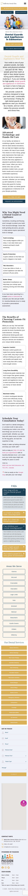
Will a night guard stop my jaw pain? (11, 548)
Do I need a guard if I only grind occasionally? (14, 554)
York (14, 600)
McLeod (14, 577)
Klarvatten (14, 589)
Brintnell (14, 606)
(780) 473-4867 (18, 450)
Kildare (14, 629)
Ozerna (14, 571)
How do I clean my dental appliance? (11, 520)
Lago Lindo (14, 594)
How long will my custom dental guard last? (12, 492)
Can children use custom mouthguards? (13, 527)
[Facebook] (3, 867)
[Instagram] (6, 867)
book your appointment (9, 452)
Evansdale (13, 583)
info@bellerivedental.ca (11, 847)
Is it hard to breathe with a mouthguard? (12, 514)
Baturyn (14, 612)
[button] (24, 3)
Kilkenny (14, 635)
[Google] (8, 867)
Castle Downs (14, 623)
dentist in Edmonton (13, 296)
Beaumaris (14, 617)
